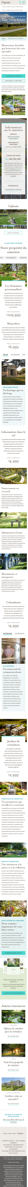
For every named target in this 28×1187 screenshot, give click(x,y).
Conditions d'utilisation (13, 1147)
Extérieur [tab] (19, 633)
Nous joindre (20, 1140)
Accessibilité (13, 1149)
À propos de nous (8, 1140)
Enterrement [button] (11, 257)
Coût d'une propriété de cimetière (13, 1062)
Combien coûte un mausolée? (13, 1096)
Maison (4, 38)
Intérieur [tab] (15, 355)
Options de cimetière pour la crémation (13, 1029)
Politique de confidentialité (13, 1144)
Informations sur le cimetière (15, 38)
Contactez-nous (14, 168)
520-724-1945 (14, 159)
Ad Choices (14, 1153)
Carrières (13, 1143)
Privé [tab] (5, 355)
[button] (23, 2)
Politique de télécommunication (13, 1151)
